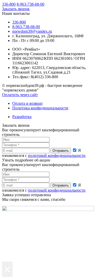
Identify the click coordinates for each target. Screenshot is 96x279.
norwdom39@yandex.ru (32, 31)
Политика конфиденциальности (40, 108)
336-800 (9, 4)
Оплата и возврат (27, 103)
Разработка (21, 116)
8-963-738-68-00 (30, 4)
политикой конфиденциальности (57, 155)
